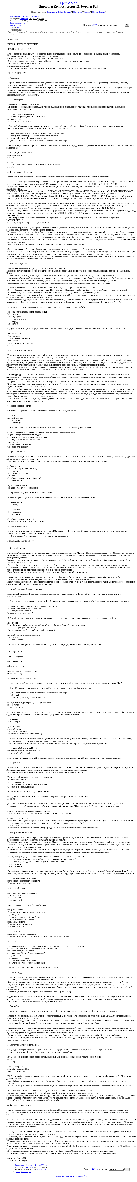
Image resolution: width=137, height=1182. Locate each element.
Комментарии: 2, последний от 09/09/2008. (26, 17)
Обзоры (95, 12)
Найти (60, 12)
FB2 (18, 28)
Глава (12, 23)
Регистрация (52, 12)
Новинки (87, 12)
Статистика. (52, 21)
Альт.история (20, 23)
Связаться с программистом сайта (71, 1176)
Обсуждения (77, 12)
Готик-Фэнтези (16, 25)
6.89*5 (94, 25)
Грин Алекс (68, 3)
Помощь (102, 12)
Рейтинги (67, 12)
